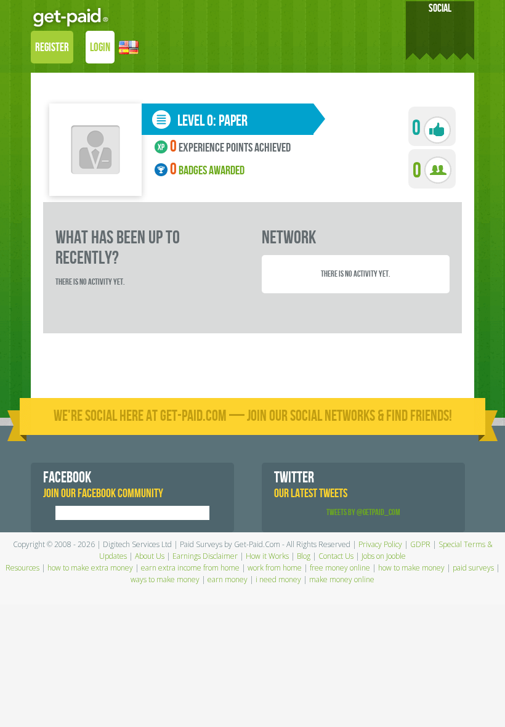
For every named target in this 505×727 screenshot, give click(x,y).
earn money (228, 579)
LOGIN (100, 48)
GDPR (420, 544)
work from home (275, 568)
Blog (303, 556)
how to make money (411, 568)
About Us (149, 556)
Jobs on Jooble (384, 556)
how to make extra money (90, 568)
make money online (341, 579)
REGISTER (52, 48)
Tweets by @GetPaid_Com (363, 512)
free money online (340, 568)
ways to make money (165, 579)
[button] (129, 49)
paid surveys (473, 568)
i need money (278, 579)
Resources (22, 568)
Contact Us (336, 556)
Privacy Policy (380, 544)
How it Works (267, 556)
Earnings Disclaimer (205, 556)
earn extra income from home (190, 568)
